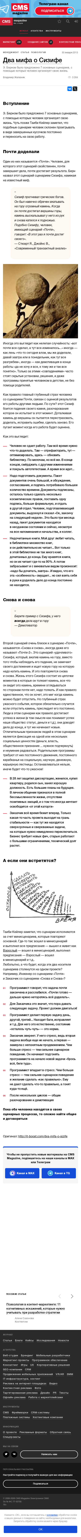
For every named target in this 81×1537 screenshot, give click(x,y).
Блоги (19, 1340)
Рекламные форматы (33, 1432)
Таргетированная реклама (20, 1392)
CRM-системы (40, 1412)
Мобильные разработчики (53, 1355)
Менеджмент (11, 52)
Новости (63, 1340)
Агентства (37, 31)
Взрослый (10, 950)
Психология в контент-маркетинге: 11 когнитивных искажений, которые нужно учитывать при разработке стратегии (35, 1308)
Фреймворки (20, 1412)
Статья (25, 52)
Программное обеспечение (49, 1360)
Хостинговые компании (48, 1417)
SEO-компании (12, 1369)
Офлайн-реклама (14, 1397)
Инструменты (53, 31)
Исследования (46, 1340)
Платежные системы (16, 1417)
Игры (24, 1364)
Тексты (64, 1392)
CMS (6, 1412)
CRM (28, 1369)
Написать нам (49, 1454)
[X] (75, 88)
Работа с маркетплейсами (45, 1397)
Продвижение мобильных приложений (28, 1374)
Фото (38, 1388)
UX (32, 1364)
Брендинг (27, 1355)
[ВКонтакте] (69, 88)
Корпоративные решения (53, 1364)
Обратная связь (60, 1432)
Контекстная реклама (17, 1388)
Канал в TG (62, 1173)
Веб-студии (10, 1355)
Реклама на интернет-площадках (25, 1383)
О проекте (10, 1432)
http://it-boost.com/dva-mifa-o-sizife (42, 1136)
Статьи (7, 1340)
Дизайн (45, 1392)
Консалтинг (10, 1364)
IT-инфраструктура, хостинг (21, 1378)
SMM (70, 1374)
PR (55, 1392)
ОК (40, 1529)
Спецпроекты (11, 1437)
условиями (52, 1515)
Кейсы (29, 1340)
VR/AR (60, 1374)
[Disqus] (40, 1238)
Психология (38, 52)
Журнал (24, 31)
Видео (53, 1383)
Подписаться (40, 1483)
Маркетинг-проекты (16, 1360)
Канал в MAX (25, 1173)
